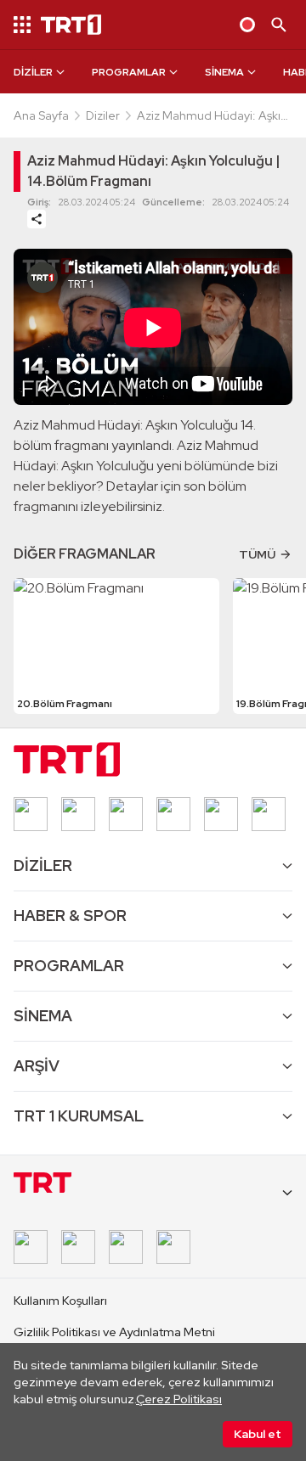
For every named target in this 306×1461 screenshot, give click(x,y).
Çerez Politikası (179, 1399)
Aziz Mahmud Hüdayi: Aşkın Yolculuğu (212, 116)
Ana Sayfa (41, 115)
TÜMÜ (257, 554)
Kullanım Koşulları (60, 1300)
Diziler (103, 115)
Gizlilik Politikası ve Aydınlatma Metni (114, 1332)
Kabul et (257, 1433)
